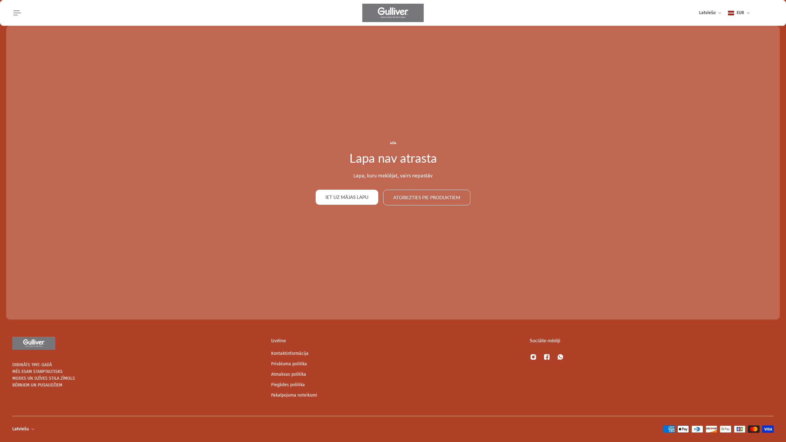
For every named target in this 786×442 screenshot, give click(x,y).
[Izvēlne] (16, 13)
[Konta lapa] (766, 13)
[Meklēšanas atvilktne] (759, 13)
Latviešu (20, 429)
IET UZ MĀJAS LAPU (346, 197)
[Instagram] (533, 357)
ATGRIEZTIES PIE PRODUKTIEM (426, 197)
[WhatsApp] (560, 357)
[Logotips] (393, 13)
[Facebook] (547, 357)
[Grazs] (773, 13)
